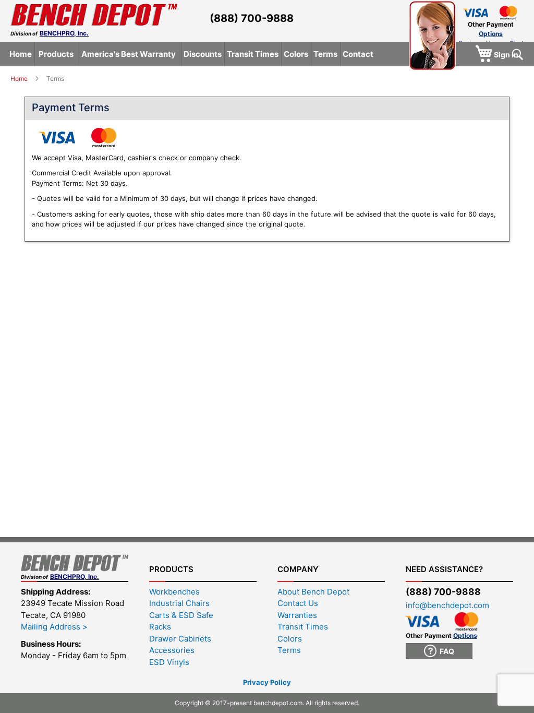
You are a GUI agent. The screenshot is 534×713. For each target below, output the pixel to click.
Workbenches (174, 592)
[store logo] (93, 15)
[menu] (268, 54)
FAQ (445, 651)
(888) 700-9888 (252, 18)
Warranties (297, 615)
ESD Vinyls (169, 662)
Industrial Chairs (179, 603)
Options (491, 34)
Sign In (506, 54)
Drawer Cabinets (180, 639)
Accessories (172, 650)
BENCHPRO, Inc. (64, 33)
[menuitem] (20, 54)
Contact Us (297, 603)
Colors (289, 639)
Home (19, 78)
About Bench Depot (313, 592)
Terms (289, 650)
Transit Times (302, 627)
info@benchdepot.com (447, 605)
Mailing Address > (54, 627)
